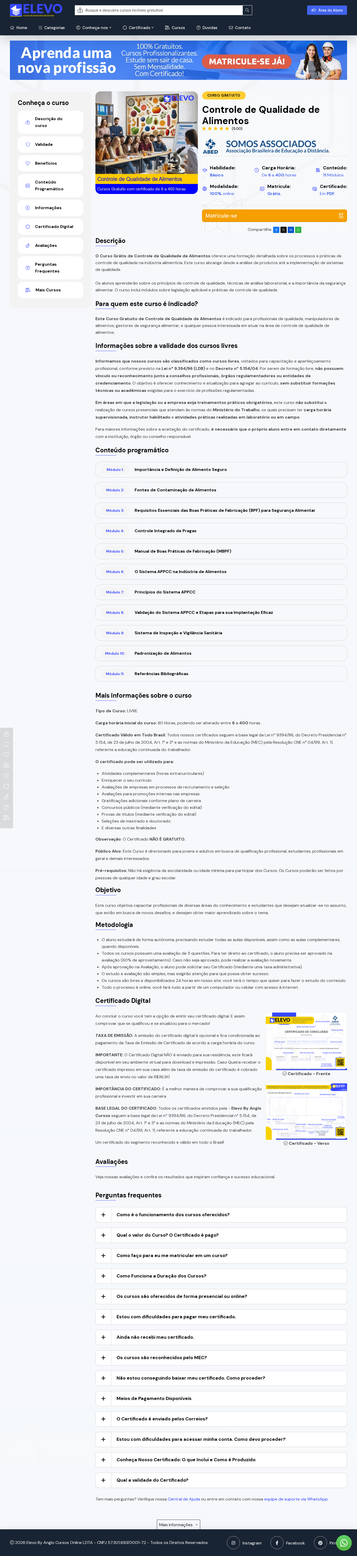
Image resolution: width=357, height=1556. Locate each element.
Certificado (139, 27)
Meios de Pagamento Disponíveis (154, 1398)
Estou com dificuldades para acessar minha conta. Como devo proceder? (201, 1439)
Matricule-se (221, 216)
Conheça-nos (94, 27)
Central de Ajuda (184, 1499)
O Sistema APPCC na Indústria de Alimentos (166, 571)
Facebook (295, 1543)
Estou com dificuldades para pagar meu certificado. (176, 1317)
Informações (48, 207)
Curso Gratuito (223, 95)
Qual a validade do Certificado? (152, 1480)
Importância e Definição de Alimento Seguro (167, 469)
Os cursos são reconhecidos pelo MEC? (162, 1357)
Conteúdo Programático (49, 185)
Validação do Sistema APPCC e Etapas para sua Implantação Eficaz (189, 612)
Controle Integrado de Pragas (151, 531)
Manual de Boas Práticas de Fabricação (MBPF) (168, 551)
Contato (242, 27)
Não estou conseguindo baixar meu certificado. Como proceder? (191, 1378)
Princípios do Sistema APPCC (150, 592)
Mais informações (176, 1524)
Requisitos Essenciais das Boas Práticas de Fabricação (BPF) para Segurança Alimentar (210, 510)
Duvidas (209, 27)
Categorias (54, 27)
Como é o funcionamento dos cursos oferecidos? (173, 1215)
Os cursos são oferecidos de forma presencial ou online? (182, 1296)
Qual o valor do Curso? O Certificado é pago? (168, 1235)
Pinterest (338, 1543)
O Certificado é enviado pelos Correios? (162, 1419)
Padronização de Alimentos (148, 653)
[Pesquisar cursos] (247, 10)
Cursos (178, 27)
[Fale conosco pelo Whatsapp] (344, 1543)
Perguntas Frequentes (47, 268)
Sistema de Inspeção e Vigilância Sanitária (164, 633)
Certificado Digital (54, 226)
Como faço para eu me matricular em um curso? (172, 1255)
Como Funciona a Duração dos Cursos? (161, 1276)
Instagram (252, 1543)
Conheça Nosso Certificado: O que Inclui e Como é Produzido (186, 1460)
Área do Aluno (330, 10)
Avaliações (46, 245)
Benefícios (46, 163)
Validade (44, 144)
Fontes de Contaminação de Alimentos (161, 490)
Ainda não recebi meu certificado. (155, 1337)
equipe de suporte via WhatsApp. (296, 1499)
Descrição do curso (48, 122)
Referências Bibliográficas (147, 673)
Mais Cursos (48, 290)
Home (21, 27)
